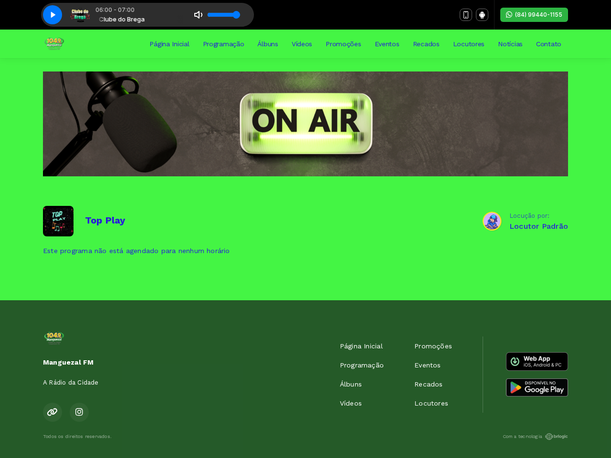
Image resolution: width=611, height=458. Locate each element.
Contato (548, 44)
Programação (223, 44)
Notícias (510, 44)
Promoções (343, 44)
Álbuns (267, 44)
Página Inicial (169, 44)
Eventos (387, 44)
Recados (426, 44)
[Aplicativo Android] (482, 15)
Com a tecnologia (522, 436)
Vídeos (302, 44)
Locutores (469, 44)
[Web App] (466, 15)
